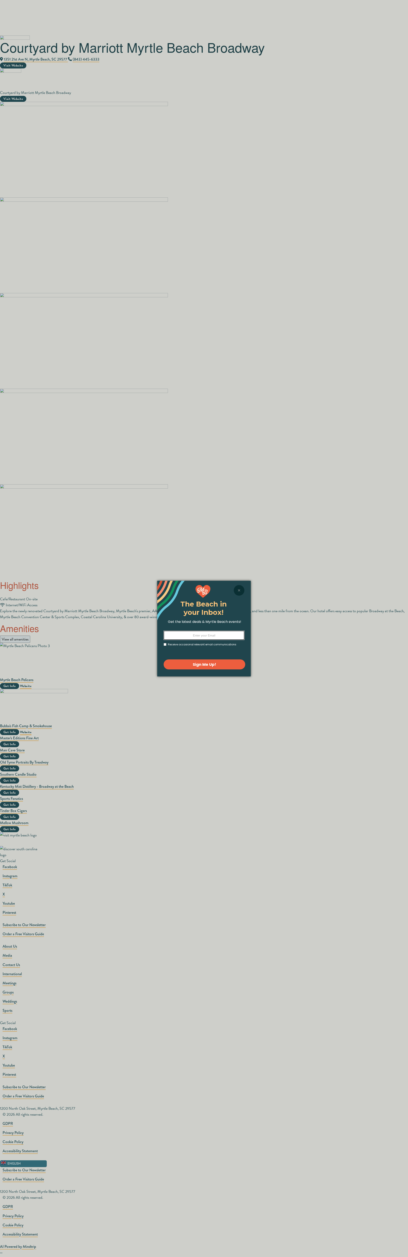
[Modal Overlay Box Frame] (204, 628)
